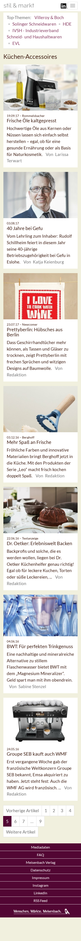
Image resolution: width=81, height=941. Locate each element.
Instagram (40, 885)
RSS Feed (40, 900)
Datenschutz (40, 870)
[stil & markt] (18, 5)
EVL (16, 43)
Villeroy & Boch (49, 17)
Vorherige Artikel (22, 810)
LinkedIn (40, 893)
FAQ (40, 855)
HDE (67, 23)
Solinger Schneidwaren (34, 23)
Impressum (40, 877)
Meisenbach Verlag (40, 862)
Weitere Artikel (20, 831)
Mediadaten (40, 847)
